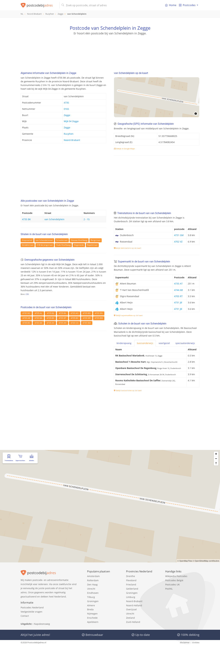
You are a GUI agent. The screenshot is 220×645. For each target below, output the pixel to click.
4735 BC (74, 318)
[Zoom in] (216, 454)
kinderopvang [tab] (124, 343)
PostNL (169, 588)
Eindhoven (93, 592)
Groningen (93, 601)
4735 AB (26, 318)
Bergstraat (95, 240)
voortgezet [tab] (164, 343)
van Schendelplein (54, 219)
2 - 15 (87, 219)
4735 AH (62, 323)
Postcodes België (174, 580)
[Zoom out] (216, 458)
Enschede (92, 617)
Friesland (131, 584)
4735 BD (87, 313)
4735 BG (26, 313)
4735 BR (86, 318)
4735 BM (87, 323)
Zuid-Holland (133, 621)
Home (172, 5)
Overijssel (131, 609)
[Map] (156, 97)
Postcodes (189, 5)
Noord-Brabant (72, 140)
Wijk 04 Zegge (71, 121)
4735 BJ (50, 313)
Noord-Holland (134, 605)
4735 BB (38, 323)
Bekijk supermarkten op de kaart (129, 315)
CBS (27, 294)
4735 (66, 102)
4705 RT (178, 296)
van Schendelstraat (44, 240)
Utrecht (91, 588)
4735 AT (178, 283)
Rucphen (68, 133)
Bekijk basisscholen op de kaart (128, 390)
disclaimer (185, 642)
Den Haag (92, 584)
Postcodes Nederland (32, 607)
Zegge (67, 115)
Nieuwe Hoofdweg (79, 240)
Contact (25, 615)
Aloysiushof (27, 240)
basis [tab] (145, 343)
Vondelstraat (27, 245)
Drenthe (130, 576)
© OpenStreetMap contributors (206, 560)
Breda (90, 609)
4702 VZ (178, 241)
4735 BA (38, 318)
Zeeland (130, 617)
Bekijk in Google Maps (125, 148)
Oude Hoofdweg (63, 245)
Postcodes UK (172, 584)
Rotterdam (93, 580)
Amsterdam (93, 576)
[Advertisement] (110, 50)
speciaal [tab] (185, 343)
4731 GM (179, 235)
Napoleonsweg (42, 623)
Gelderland (132, 588)
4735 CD (74, 323)
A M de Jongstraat (45, 245)
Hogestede (79, 245)
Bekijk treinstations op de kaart (128, 248)
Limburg (130, 597)
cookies (195, 642)
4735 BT (62, 318)
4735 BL (62, 313)
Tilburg (91, 597)
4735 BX (50, 318)
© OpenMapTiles (184, 560)
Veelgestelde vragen (31, 611)
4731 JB (178, 302)
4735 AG (74, 313)
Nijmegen (92, 613)
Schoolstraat (61, 240)
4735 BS (26, 323)
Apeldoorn (92, 621)
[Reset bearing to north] (216, 463)
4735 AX (50, 323)
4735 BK (26, 219)
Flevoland (131, 580)
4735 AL (38, 313)
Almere (91, 605)
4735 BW (99, 318)
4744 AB (178, 289)
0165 (66, 108)
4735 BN (99, 313)
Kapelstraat (92, 245)
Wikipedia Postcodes (176, 576)
